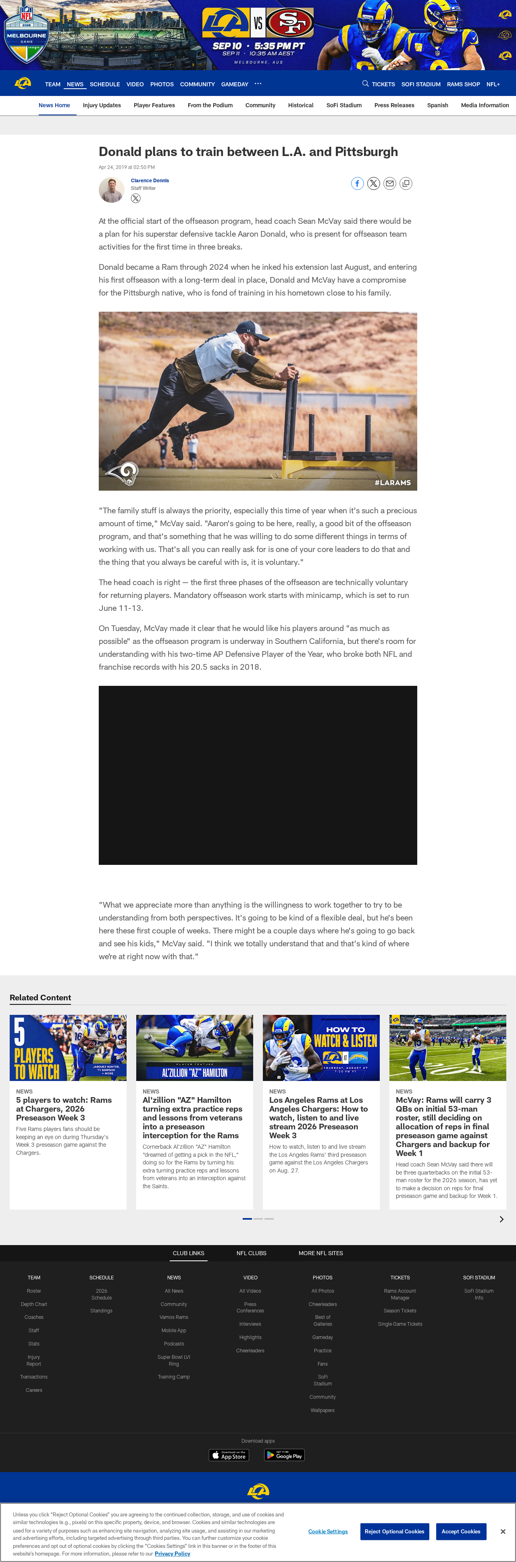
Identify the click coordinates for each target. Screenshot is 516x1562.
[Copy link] (405, 184)
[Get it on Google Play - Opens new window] (284, 1459)
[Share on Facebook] (357, 187)
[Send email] (389, 187)
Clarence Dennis (150, 180)
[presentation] (503, 1220)
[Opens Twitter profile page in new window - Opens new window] (136, 198)
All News (174, 1290)
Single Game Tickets (400, 1324)
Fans (323, 1363)
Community (174, 1304)
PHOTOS (323, 1277)
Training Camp (174, 1376)
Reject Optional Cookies (395, 1531)
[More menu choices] (258, 83)
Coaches (34, 1317)
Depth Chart (34, 1304)
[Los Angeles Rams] (258, 1492)
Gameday (322, 1337)
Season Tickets (400, 1310)
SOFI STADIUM (479, 1277)
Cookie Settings (328, 1531)
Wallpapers (323, 1410)
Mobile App (174, 1330)
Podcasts (174, 1343)
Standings (101, 1310)
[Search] (365, 83)
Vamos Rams (174, 1317)
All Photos (323, 1290)
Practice (322, 1350)
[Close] (503, 1532)
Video (250, 1277)
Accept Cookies (461, 1531)
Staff (34, 1330)
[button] (247, 1219)
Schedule (101, 1277)
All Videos (250, 1290)
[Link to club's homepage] (22, 83)
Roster (34, 1290)
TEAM (34, 1277)
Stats (34, 1343)
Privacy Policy (172, 1553)
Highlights (250, 1337)
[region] (258, 1532)
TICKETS (400, 1277)
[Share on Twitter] (373, 187)
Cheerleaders (250, 1350)
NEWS (174, 1277)
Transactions (34, 1376)
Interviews (250, 1324)
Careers (34, 1390)
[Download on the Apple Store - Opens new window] (229, 1456)
